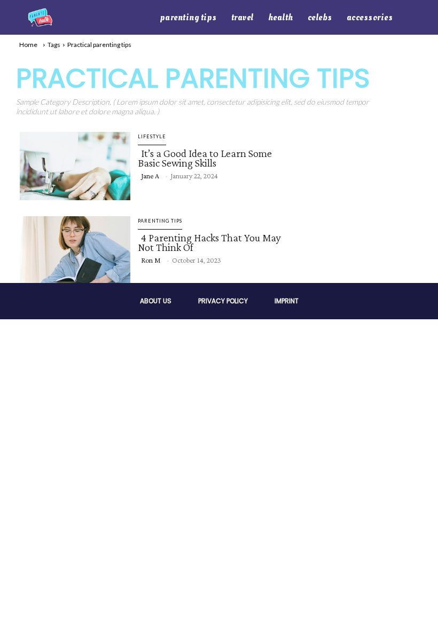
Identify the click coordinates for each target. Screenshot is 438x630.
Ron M (151, 260)
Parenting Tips (160, 221)
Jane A (150, 175)
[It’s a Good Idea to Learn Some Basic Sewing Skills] (72, 164)
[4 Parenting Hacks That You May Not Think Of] (72, 248)
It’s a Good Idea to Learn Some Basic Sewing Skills (205, 158)
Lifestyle (152, 136)
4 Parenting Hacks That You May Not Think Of (209, 242)
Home (28, 45)
